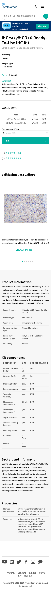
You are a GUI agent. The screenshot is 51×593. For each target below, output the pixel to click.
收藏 (7, 141)
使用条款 (32, 573)
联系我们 (11, 573)
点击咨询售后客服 (13, 158)
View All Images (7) (25, 249)
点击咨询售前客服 (13, 153)
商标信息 (28, 576)
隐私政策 (22, 573)
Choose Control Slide (10, 129)
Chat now (42, 26)
